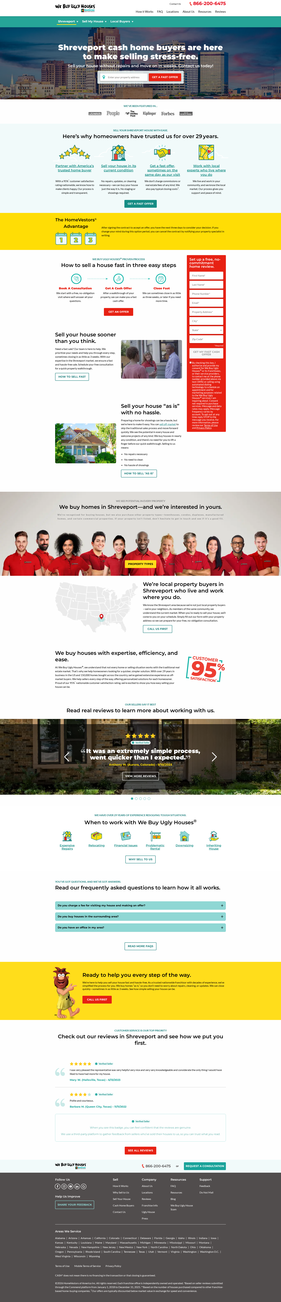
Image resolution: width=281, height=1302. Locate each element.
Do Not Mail (206, 1192)
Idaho (181, 1238)
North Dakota (179, 1247)
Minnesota (160, 1242)
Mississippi (176, 1242)
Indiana (203, 1238)
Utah (151, 1251)
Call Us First (157, 628)
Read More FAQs (140, 946)
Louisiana (86, 1242)
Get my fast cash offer (206, 353)
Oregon (59, 1251)
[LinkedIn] (77, 1186)
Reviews (220, 11)
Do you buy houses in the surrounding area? (88, 916)
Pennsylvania (74, 1251)
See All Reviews (140, 1150)
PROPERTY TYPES (140, 564)
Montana (204, 1242)
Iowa (213, 1238)
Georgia (170, 1238)
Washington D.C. (209, 1251)
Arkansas (86, 1238)
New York (141, 1247)
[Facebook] (57, 1186)
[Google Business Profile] (83, 1186)
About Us (188, 11)
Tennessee (129, 1251)
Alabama (60, 1238)
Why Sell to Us (121, 1192)
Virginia (175, 1251)
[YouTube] (70, 1186)
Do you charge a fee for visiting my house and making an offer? (101, 905)
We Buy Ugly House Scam (182, 1207)
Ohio (193, 1247)
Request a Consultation (205, 1166)
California (100, 1238)
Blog (173, 1198)
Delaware (145, 1238)
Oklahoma (205, 1247)
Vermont (162, 1251)
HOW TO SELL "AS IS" (139, 473)
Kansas (59, 1242)
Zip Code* (197, 339)
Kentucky (72, 1242)
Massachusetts (128, 1242)
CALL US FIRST (97, 999)
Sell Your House (121, 1198)
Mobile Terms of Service (87, 1265)
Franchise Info (150, 1205)
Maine (98, 1242)
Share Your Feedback (75, 1204)
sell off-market (168, 424)
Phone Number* (201, 293)
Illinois (191, 1238)
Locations (173, 11)
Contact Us (175, 3)
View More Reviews (140, 776)
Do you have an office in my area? (81, 927)
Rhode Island (93, 1251)
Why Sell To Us (140, 859)
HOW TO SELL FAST (72, 376)
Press (145, 1218)
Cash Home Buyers (123, 1205)
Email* (195, 303)
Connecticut (130, 1238)
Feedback (205, 1185)
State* (195, 330)
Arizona (72, 1238)
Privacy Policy (203, 427)
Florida (158, 1238)
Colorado (114, 1238)
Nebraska (60, 1247)
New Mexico (126, 1247)
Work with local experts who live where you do (206, 170)
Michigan (145, 1242)
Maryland (111, 1242)
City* (195, 321)
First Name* (198, 275)
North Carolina (159, 1247)
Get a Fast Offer (165, 77)
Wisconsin (80, 1256)
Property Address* (202, 312)
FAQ (160, 11)
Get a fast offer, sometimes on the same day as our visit (162, 170)
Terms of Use (211, 425)
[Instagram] (64, 1186)
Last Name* (198, 284)
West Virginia (62, 1256)
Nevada (73, 1247)
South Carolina (112, 1251)
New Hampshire (90, 1247)
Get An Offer (118, 311)
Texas (142, 1251)
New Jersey (109, 1247)
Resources (204, 11)
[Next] (214, 756)
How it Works (144, 11)
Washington (190, 1251)
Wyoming (94, 1256)
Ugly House (148, 1211)
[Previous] (66, 756)
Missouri (190, 1242)
